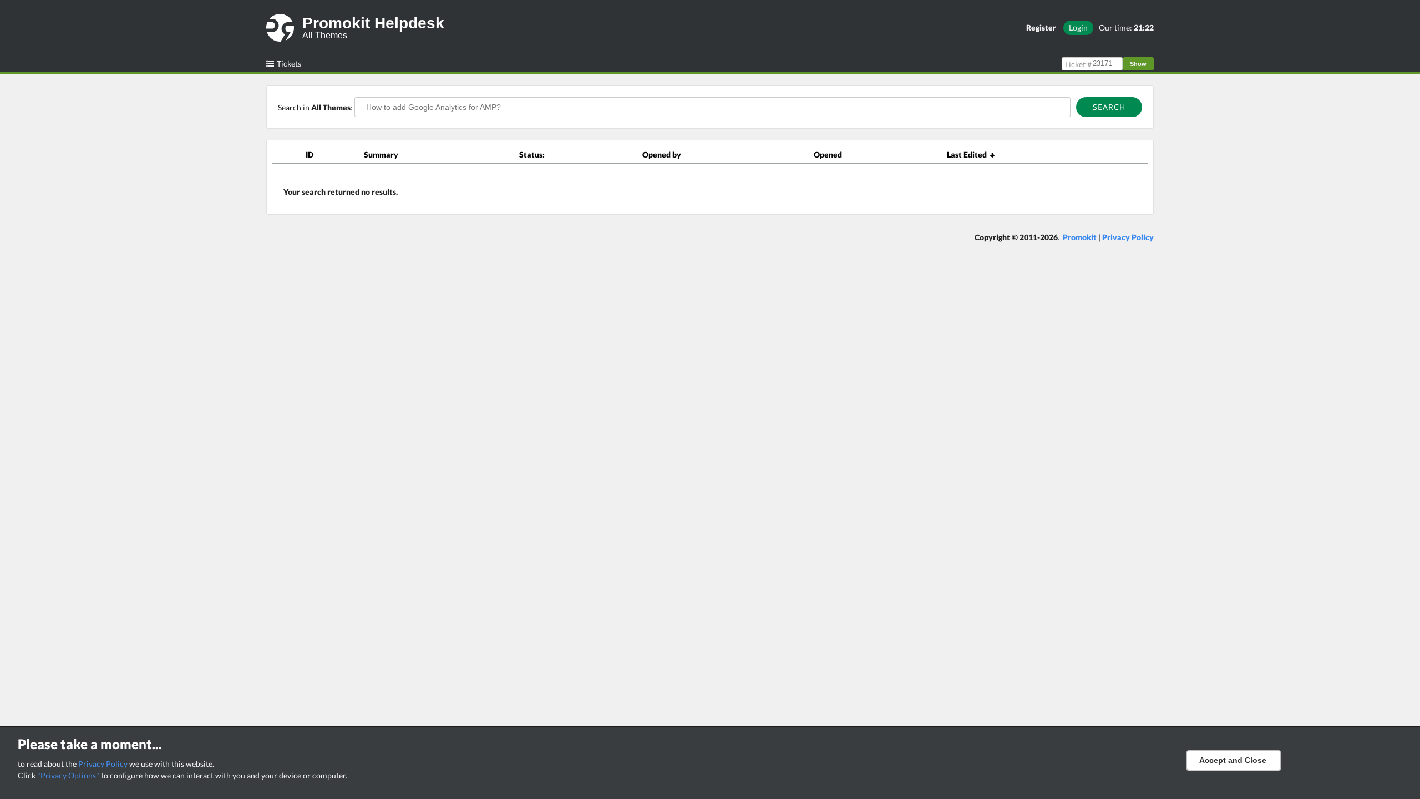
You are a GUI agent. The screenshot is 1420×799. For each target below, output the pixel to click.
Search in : (316, 107)
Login (1078, 27)
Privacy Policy (103, 763)
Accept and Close (1232, 760)
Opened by (661, 154)
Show (1138, 63)
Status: (532, 154)
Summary (381, 154)
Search (1109, 107)
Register (1041, 27)
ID (309, 154)
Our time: (1126, 27)
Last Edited (968, 154)
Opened (828, 154)
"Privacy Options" (68, 775)
